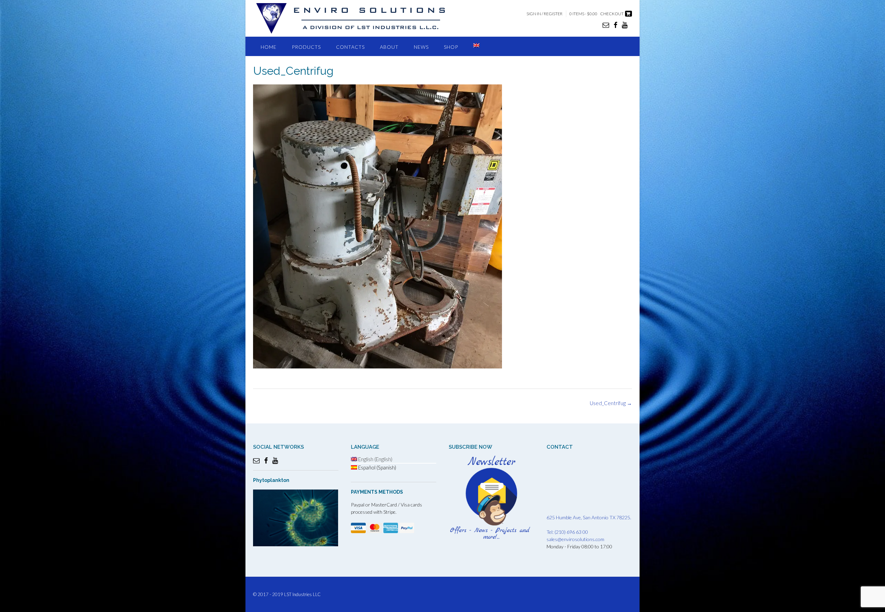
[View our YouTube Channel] (624, 25)
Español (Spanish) (376, 467)
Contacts (350, 47)
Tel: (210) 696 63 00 (567, 532)
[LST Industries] (356, 18)
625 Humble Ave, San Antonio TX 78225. (589, 517)
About (389, 47)
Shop (451, 47)
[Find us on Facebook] (615, 25)
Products (306, 47)
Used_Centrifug (611, 403)
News (421, 47)
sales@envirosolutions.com (575, 539)
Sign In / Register (544, 13)
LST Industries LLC (302, 594)
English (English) (374, 459)
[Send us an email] (606, 25)
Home (269, 47)
